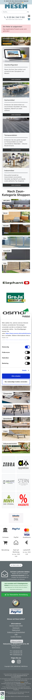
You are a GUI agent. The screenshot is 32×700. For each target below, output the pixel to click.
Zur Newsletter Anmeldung (17, 595)
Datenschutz (16, 630)
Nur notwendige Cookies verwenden (16, 381)
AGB (16, 634)
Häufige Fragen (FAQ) (16, 625)
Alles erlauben (16, 376)
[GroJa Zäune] (16, 297)
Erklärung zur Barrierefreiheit (16, 632)
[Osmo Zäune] (16, 312)
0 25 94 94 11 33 (17, 652)
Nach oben (16, 565)
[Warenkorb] (29, 19)
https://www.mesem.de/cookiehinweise (18, 333)
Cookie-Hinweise (16, 636)
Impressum (16, 628)
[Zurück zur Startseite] (16, 6)
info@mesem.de (17, 654)
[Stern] (23, 482)
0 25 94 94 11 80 (17, 651)
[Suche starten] (28, 11)
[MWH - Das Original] (9, 499)
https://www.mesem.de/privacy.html (17, 339)
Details (24, 370)
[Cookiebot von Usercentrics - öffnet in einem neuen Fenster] (22, 317)
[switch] (27, 352)
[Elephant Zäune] (16, 282)
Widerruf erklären (16, 641)
